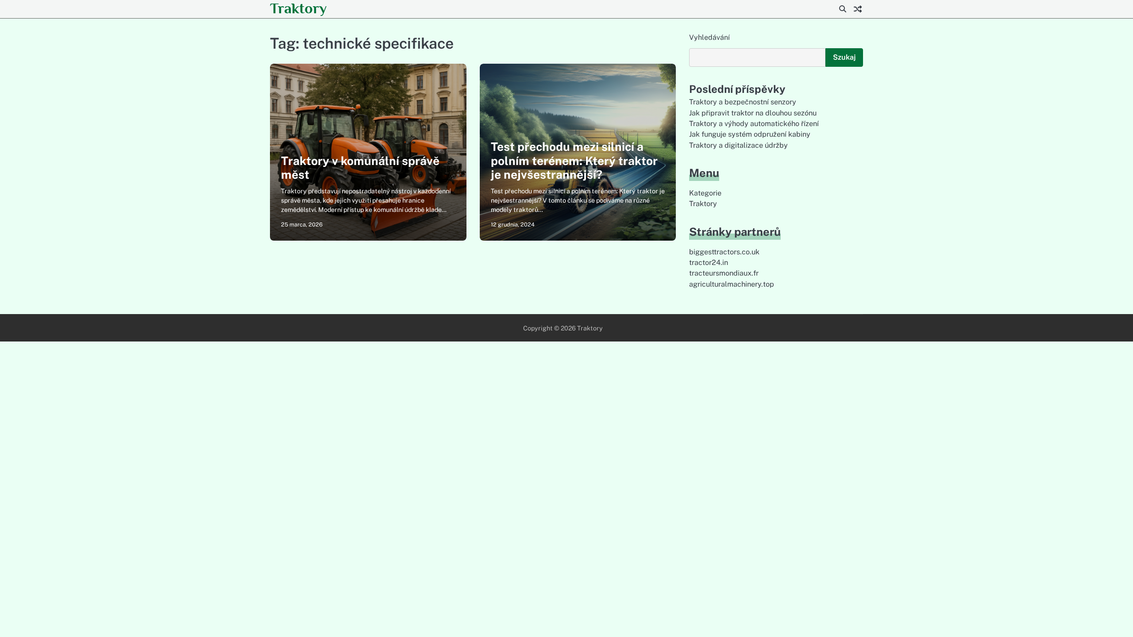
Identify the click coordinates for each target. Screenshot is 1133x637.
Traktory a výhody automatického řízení (754, 123)
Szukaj (844, 57)
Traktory (298, 8)
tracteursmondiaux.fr (724, 273)
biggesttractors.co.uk (724, 252)
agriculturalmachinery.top (731, 284)
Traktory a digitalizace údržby (738, 145)
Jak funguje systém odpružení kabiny (749, 134)
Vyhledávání (709, 37)
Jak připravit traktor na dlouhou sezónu (753, 113)
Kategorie (705, 193)
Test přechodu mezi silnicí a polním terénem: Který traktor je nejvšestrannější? (574, 160)
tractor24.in (708, 262)
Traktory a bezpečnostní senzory (742, 102)
